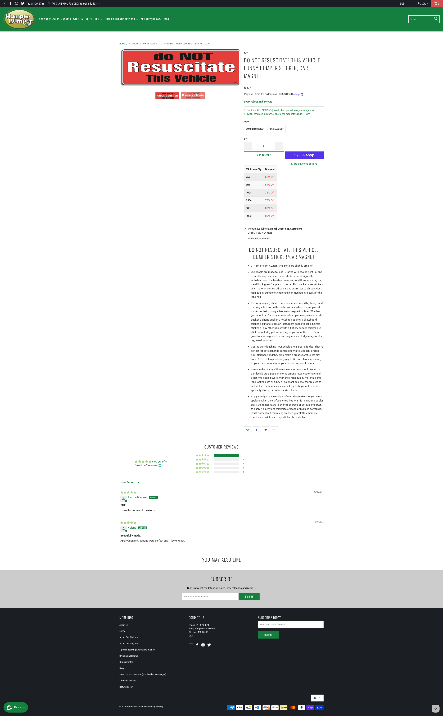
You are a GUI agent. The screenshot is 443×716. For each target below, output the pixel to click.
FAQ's (122, 631)
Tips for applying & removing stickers (137, 649)
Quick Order (303, 114)
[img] (128, 492)
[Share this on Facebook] (256, 430)
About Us (123, 625)
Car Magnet (276, 129)
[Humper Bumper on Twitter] (22, 3)
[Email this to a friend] (274, 430)
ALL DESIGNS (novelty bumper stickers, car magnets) (285, 110)
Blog (121, 668)
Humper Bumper (135, 706)
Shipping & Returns (128, 656)
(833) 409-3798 (35, 3)
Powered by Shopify (153, 706)
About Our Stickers (128, 637)
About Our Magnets (128, 643)
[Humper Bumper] (19, 19)
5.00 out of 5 (159, 461)
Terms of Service (127, 680)
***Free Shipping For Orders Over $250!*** (74, 3)
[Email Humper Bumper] (4, 3)
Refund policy (126, 687)
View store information (259, 238)
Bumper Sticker (255, 129)
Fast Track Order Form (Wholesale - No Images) (142, 674)
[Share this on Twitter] (247, 430)
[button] (88, 19)
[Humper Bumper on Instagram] (16, 3)
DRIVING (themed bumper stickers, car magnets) (270, 114)
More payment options (304, 163)
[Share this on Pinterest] (265, 430)
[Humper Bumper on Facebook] (10, 3)
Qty (245, 139)
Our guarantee (126, 662)
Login (425, 3)
